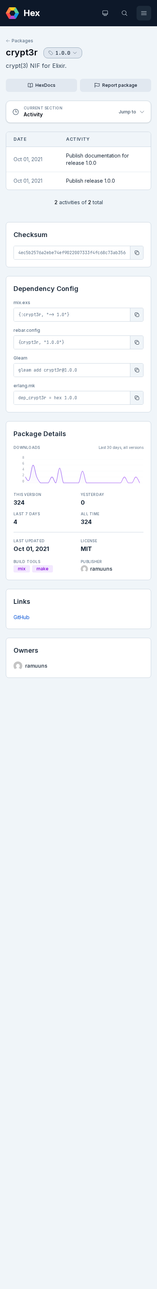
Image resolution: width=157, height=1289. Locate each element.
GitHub (22, 617)
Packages (22, 40)
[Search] (124, 13)
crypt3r (22, 52)
